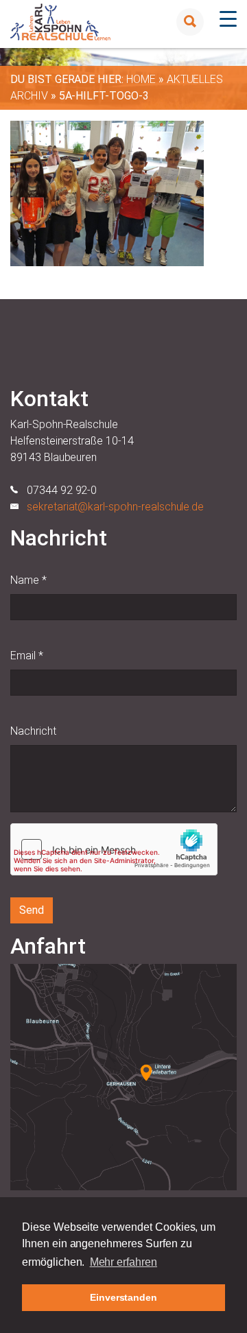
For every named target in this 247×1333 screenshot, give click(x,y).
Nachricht (33, 731)
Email (26, 655)
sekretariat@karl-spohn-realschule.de (115, 506)
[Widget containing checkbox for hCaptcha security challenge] (113, 849)
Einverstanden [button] (123, 1297)
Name (28, 580)
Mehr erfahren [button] (123, 1262)
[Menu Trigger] (228, 19)
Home (141, 79)
